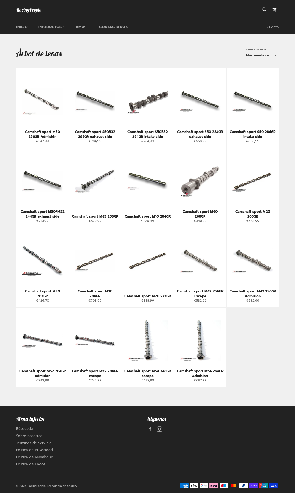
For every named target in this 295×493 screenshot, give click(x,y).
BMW (81, 27)
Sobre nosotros (29, 435)
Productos (50, 27)
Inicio (22, 27)
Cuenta (273, 27)
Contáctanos (113, 27)
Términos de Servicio (34, 443)
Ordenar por (256, 50)
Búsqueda (24, 428)
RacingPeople (28, 10)
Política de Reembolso (34, 457)
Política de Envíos (30, 464)
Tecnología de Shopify (62, 486)
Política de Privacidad (34, 449)
